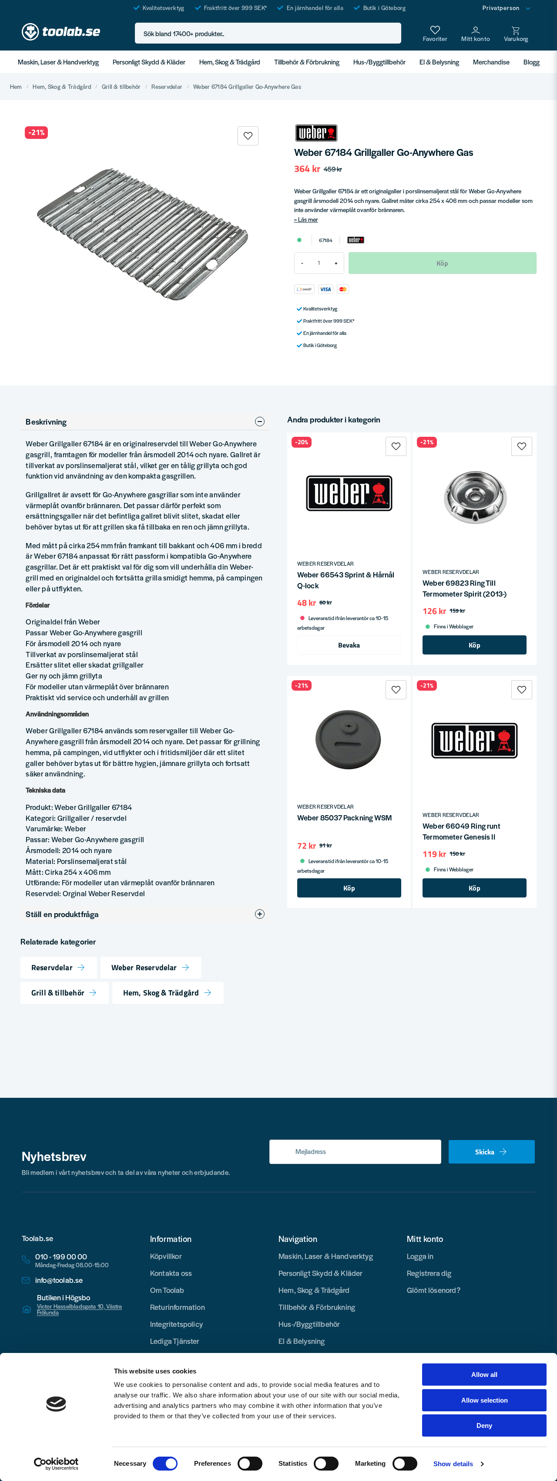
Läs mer (308, 219)
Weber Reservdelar (144, 967)
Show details (453, 1464)
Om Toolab (167, 1290)
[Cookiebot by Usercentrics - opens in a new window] (56, 1464)
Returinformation (177, 1307)
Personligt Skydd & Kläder (149, 61)
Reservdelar (166, 87)
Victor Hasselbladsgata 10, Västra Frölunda (79, 1309)
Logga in (420, 1256)
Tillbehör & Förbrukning (306, 61)
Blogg (531, 61)
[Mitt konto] (475, 33)
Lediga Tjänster (175, 1341)
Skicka (484, 1151)
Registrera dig (429, 1273)
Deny (484, 1425)
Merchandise (491, 61)
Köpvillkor (166, 1256)
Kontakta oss (171, 1273)
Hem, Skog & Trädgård (229, 61)
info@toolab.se (59, 1280)
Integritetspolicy (176, 1324)
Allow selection (484, 1400)
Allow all (484, 1374)
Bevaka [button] (349, 645)
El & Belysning (439, 61)
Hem (16, 87)
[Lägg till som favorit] (435, 33)
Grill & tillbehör (121, 87)
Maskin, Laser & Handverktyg (58, 61)
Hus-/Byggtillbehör (379, 61)
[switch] (250, 1464)
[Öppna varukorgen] (516, 33)
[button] (392, 33)
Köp (474, 645)
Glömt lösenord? (433, 1290)
